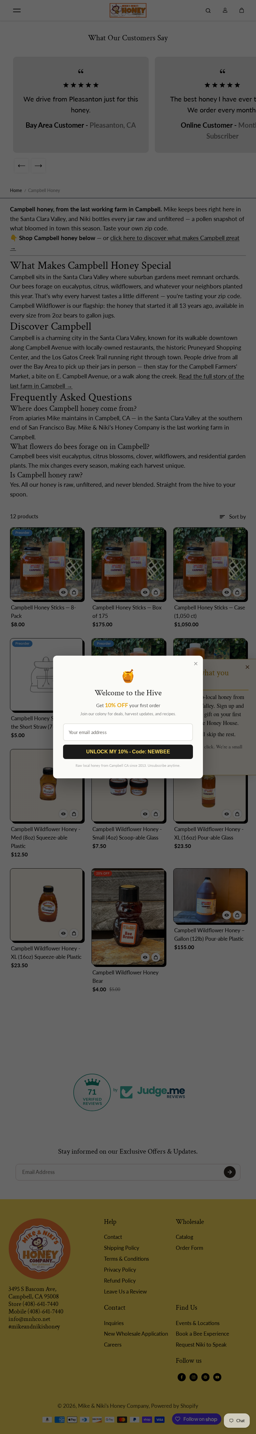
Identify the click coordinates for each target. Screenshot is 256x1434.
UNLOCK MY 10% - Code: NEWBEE (128, 751)
